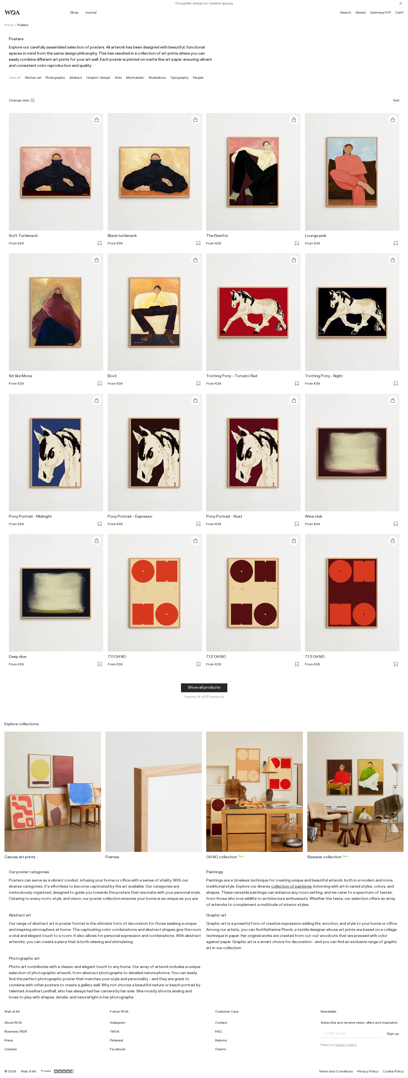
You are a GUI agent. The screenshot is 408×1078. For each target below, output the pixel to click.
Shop (74, 12)
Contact (221, 1022)
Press (8, 1040)
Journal (91, 12)
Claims (220, 1049)
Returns (221, 1040)
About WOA (13, 1022)
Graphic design (98, 77)
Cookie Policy (393, 1071)
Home (9, 25)
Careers (10, 1049)
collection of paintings (291, 886)
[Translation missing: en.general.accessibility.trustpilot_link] (46, 1071)
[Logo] (12, 12)
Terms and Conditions (336, 1071)
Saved (361, 12)
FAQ (218, 1031)
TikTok (114, 1031)
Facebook (117, 1049)
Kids (118, 77)
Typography (179, 77)
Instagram (117, 1022)
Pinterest (116, 1040)
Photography (55, 77)
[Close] (401, 3)
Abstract (75, 77)
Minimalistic (135, 77)
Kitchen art (33, 77)
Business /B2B (15, 1031)
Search (345, 12)
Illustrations (157, 77)
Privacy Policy (367, 1071)
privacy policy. (346, 1044)
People (198, 77)
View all (15, 77)
